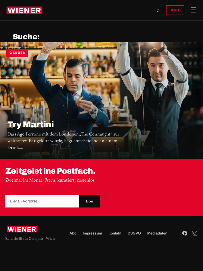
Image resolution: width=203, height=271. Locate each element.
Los (89, 201)
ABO (175, 10)
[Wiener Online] (24, 10)
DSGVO (134, 233)
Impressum (92, 233)
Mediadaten (157, 233)
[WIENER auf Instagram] (195, 233)
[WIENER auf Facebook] (185, 233)
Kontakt (114, 233)
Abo (73, 233)
